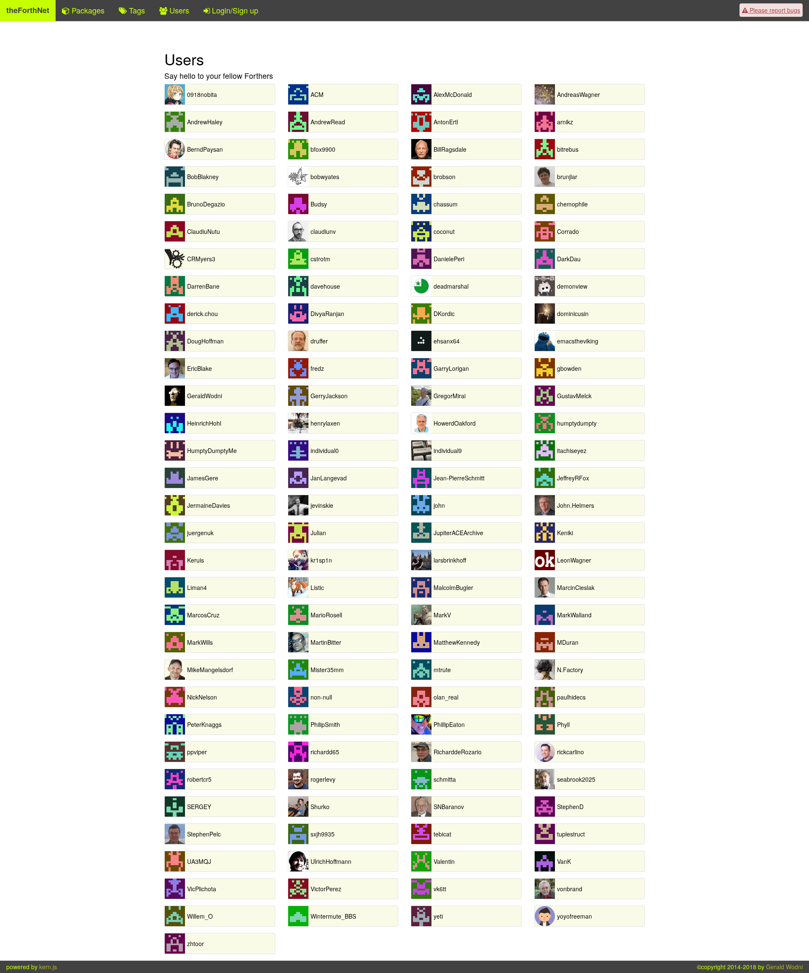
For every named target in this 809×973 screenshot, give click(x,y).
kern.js (48, 966)
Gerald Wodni (784, 966)
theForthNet (27, 10)
